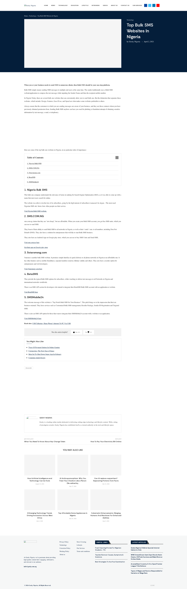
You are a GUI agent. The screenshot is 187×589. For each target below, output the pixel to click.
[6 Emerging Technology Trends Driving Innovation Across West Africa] (39, 499)
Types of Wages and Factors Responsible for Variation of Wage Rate (146, 572)
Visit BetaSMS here (31, 292)
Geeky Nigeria (134, 41)
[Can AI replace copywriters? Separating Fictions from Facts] (105, 465)
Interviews (96, 5)
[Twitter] (149, 5)
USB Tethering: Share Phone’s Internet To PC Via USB (51, 323)
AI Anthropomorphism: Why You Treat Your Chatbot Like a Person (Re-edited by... (72, 480)
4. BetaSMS (31, 177)
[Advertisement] (72, 131)
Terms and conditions (83, 551)
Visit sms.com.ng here (31, 242)
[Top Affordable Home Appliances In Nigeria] (72, 499)
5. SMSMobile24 (33, 182)
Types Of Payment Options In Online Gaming (44, 347)
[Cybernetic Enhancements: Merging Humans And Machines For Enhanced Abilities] (105, 499)
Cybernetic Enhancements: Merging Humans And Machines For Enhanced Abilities (105, 515)
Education (74, 5)
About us (62, 554)
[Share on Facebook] (34, 79)
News (53, 5)
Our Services (137, 5)
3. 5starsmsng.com (33, 172)
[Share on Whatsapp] (44, 79)
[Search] (162, 5)
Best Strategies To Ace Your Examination (110, 562)
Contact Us (125, 5)
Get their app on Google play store (36, 247)
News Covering (81, 542)
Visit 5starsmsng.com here (33, 269)
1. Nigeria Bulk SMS (34, 163)
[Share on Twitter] (39, 79)
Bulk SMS (29, 368)
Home (46, 5)
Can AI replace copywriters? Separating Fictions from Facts (106, 479)
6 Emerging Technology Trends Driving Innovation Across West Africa (40, 515)
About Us (114, 5)
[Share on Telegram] (50, 79)
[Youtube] (158, 5)
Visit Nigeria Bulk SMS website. (35, 211)
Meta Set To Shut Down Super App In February (44, 354)
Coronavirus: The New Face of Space (41, 351)
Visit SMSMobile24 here (32, 318)
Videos (105, 5)
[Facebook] (145, 5)
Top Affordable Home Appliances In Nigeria (72, 514)
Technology (63, 5)
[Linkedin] (153, 5)
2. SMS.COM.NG (33, 168)
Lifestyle (85, 5)
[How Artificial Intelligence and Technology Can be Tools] (39, 465)
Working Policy (64, 551)
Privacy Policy (64, 542)
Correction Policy (65, 548)
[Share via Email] (55, 79)
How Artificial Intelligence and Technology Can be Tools (39, 479)
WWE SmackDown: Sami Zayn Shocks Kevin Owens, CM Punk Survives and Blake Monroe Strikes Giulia (146, 557)
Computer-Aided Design (36, 358)
